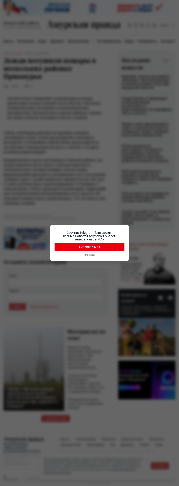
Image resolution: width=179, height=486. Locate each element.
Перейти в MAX (89, 247)
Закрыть (89, 255)
